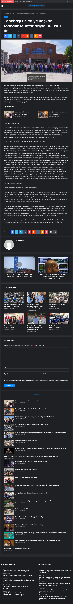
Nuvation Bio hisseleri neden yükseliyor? (17, 549)
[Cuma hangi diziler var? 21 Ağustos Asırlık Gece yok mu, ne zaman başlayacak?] (9, 535)
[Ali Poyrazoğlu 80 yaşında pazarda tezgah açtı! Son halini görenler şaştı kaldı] (9, 451)
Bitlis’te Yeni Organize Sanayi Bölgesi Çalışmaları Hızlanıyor (31, 1)
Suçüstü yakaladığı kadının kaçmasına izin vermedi (13, 305)
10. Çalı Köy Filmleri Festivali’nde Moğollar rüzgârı (31, 461)
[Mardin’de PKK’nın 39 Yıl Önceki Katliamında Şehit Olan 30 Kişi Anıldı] (36, 318)
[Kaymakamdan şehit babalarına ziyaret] (9, 114)
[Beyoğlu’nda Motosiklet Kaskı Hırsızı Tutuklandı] (43, 114)
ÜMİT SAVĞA (10, 31)
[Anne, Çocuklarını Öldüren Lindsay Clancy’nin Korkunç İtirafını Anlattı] (9, 543)
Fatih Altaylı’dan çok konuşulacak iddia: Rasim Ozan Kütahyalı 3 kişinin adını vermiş (31, 456)
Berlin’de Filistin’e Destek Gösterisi (57, 305)
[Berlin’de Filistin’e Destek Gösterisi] (59, 297)
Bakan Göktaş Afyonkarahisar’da (10, 326)
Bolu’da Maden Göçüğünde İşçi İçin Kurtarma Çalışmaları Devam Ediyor (38, 501)
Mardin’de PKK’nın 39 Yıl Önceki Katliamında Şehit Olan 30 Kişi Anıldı (35, 327)
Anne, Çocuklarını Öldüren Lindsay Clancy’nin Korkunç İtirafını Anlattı (37, 541)
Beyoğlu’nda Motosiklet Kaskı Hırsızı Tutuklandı (30, 409)
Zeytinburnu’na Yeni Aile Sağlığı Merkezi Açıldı (30, 517)
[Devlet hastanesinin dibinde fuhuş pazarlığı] (9, 527)
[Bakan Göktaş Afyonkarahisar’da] (14, 318)
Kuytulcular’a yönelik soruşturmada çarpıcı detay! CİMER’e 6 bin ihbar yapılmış (36, 306)
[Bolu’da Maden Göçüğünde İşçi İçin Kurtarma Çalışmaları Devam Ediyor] (9, 503)
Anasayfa (8, 13)
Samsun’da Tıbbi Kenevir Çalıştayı (26, 469)
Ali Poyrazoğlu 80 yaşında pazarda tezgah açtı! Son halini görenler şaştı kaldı (40, 448)
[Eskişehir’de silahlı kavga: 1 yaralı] (9, 511)
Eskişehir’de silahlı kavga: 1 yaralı (25, 509)
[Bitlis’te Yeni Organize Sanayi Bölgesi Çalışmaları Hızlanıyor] (9, 419)
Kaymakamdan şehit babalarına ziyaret (28, 401)
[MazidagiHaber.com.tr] (36, 5)
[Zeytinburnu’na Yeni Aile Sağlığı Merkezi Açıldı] (9, 519)
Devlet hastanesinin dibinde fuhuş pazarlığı (29, 525)
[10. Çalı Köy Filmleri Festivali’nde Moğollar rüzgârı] (9, 463)
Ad (5, 367)
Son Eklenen (37, 394)
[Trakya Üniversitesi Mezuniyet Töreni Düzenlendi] (59, 318)
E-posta (6, 374)
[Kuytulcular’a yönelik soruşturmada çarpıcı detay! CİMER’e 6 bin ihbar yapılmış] (36, 297)
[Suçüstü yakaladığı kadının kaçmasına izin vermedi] (14, 297)
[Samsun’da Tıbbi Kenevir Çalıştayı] (9, 471)
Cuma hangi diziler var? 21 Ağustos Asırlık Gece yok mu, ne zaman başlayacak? (40, 533)
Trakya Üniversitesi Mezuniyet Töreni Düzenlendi (59, 326)
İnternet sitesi (42, 374)
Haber (13, 13)
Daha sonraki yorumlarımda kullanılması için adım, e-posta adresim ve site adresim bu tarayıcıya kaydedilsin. (37, 380)
